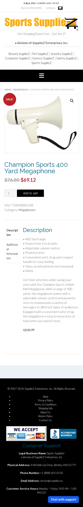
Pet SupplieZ (40, 54)
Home (7, 89)
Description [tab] (12, 232)
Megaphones (20, 89)
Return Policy (45, 416)
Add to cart (30, 193)
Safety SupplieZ (66, 58)
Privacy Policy (45, 400)
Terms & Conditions (45, 404)
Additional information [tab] (12, 251)
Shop (45, 396)
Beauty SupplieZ (19, 54)
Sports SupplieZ (41, 63)
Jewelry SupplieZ (62, 54)
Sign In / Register (31, 7)
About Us (45, 412)
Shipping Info (45, 408)
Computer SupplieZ (17, 58)
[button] (41, 76)
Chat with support (63, 499)
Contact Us (45, 420)
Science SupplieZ (43, 58)
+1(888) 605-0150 (47, 3)
